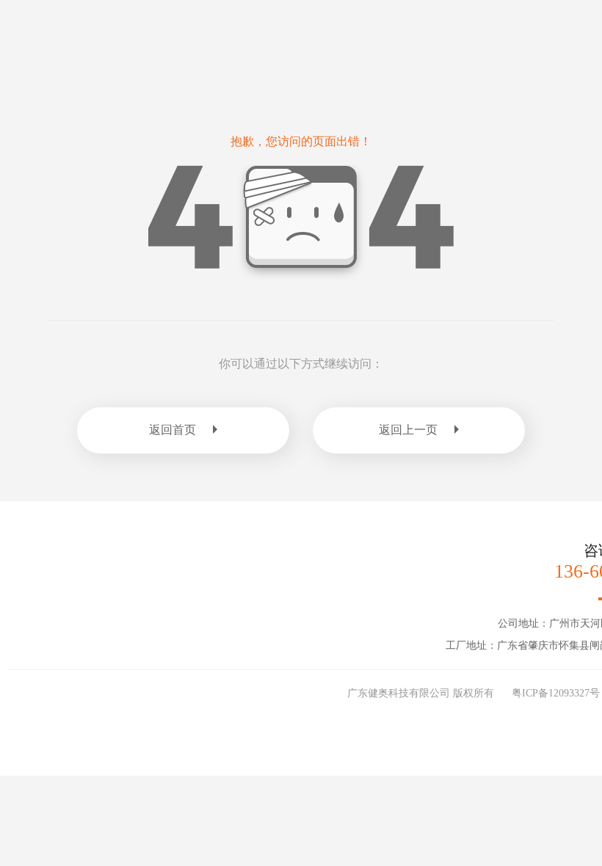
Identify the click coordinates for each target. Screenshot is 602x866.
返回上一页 (408, 429)
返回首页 (172, 429)
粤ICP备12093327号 (556, 693)
